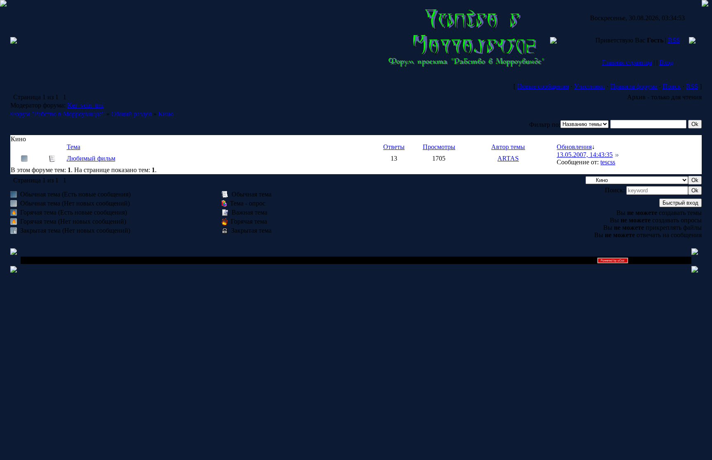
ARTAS (508, 158)
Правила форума (633, 86)
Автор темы (508, 146)
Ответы (394, 146)
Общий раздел (131, 113)
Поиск (672, 86)
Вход (666, 62)
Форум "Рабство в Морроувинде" (57, 113)
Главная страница (627, 62)
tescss (607, 162)
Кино (165, 113)
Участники (589, 86)
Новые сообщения (543, 86)
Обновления (574, 146)
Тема (73, 146)
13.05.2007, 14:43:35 (585, 154)
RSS (674, 40)
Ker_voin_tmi (85, 105)
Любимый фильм (91, 158)
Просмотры (439, 146)
